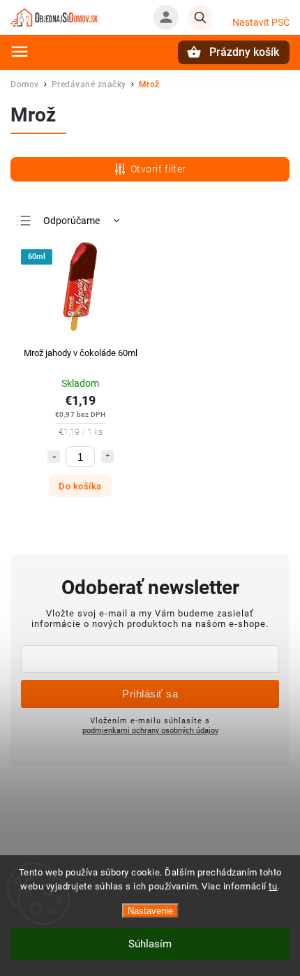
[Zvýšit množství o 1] (107, 456)
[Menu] (19, 51)
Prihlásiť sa (150, 694)
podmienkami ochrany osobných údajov (150, 730)
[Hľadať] (200, 17)
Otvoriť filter (158, 169)
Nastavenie (150, 910)
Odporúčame (71, 220)
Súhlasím (150, 944)
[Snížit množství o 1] (53, 456)
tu (273, 886)
